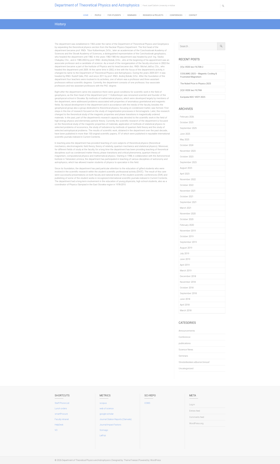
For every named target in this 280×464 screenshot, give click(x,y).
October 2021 (186, 196)
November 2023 (188, 151)
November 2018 (188, 282)
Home (85, 15)
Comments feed (196, 417)
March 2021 (185, 208)
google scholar (107, 414)
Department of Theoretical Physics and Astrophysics (97, 5)
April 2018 (184, 304)
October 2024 (186, 145)
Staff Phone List (62, 403)
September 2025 (188, 128)
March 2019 (185, 270)
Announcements (187, 330)
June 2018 (185, 299)
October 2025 (186, 122)
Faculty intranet (62, 419)
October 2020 (186, 219)
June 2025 (185, 134)
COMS (147, 403)
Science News (186, 349)
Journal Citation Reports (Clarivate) (116, 419)
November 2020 (188, 213)
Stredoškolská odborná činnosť (194, 362)
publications (185, 343)
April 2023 (184, 173)
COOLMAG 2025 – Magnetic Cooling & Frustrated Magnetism (198, 75)
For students (114, 15)
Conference (184, 337)
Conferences (176, 15)
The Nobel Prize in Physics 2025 (195, 83)
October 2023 (186, 156)
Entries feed (194, 411)
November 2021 (188, 190)
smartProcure (61, 414)
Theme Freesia (130, 460)
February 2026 (187, 116)
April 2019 (184, 265)
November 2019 (188, 230)
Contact (193, 15)
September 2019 (188, 242)
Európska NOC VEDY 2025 (192, 97)
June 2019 (185, 259)
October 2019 (186, 236)
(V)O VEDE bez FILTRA (191, 90)
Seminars (131, 15)
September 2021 (188, 202)
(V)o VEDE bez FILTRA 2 (191, 67)
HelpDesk (59, 425)
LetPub (103, 435)
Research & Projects (153, 15)
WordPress (155, 460)
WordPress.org (196, 423)
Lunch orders (61, 408)
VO (56, 430)
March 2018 (185, 310)
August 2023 (186, 168)
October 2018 (186, 287)
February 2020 (187, 225)
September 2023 (188, 162)
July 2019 (184, 253)
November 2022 (188, 179)
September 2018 (188, 293)
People (98, 15)
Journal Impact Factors (110, 425)
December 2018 (188, 276)
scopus (103, 403)
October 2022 (186, 185)
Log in (192, 404)
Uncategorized (186, 368)
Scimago (104, 430)
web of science (106, 408)
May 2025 (184, 139)
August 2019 (186, 247)
